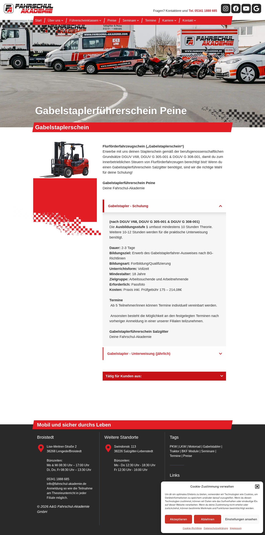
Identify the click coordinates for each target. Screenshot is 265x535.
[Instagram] (225, 8)
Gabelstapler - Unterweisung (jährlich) (138, 354)
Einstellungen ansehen (241, 519)
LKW (182, 446)
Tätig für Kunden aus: (124, 376)
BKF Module (190, 451)
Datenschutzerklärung (216, 528)
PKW (173, 446)
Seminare (129, 20)
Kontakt (188, 20)
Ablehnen (207, 519)
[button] (257, 486)
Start (38, 20)
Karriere (167, 20)
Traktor (174, 451)
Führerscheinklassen (83, 20)
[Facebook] (236, 8)
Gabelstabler (212, 446)
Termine (150, 20)
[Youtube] (246, 8)
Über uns (54, 20)
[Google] (256, 8)
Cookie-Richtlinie (192, 528)
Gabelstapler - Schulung (128, 206)
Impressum (236, 528)
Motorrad (194, 446)
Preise (111, 20)
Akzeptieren (178, 519)
